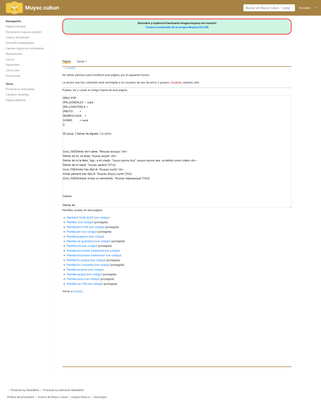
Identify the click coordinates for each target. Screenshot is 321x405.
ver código (101, 217)
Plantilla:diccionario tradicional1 (86, 255)
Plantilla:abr (74, 231)
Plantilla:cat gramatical (80, 241)
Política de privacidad (20, 396)
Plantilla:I (72, 222)
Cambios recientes (17, 94)
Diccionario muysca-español (23, 32)
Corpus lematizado (17, 37)
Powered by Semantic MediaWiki (63, 390)
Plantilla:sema (75, 278)
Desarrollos (13, 64)
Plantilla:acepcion (77, 236)
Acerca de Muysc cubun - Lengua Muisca (64, 396)
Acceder (305, 8)
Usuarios (176, 82)
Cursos (10, 59)
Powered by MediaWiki (25, 390)
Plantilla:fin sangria (78, 260)
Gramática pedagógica (20, 42)
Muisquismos (14, 53)
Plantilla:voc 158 (77, 283)
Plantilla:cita (74, 245)
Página (66, 61)
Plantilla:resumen (77, 269)
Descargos (100, 396)
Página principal (15, 26)
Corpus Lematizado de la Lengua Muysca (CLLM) (177, 27)
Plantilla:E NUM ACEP (80, 217)
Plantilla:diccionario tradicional (85, 250)
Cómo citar (13, 70)
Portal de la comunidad (20, 89)
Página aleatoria (15, 100)
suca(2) (71, 68)
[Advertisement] (27, 163)
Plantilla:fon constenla (80, 264)
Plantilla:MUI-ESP (77, 227)
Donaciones (13, 75)
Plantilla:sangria (76, 274)
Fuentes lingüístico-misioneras (25, 48)
